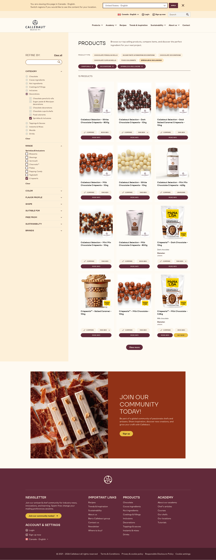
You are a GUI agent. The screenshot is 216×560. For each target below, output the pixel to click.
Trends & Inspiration (139, 25)
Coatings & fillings (132, 514)
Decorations (129, 522)
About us (92, 514)
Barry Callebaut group (99, 518)
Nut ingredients (130, 510)
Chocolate (128, 502)
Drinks (126, 534)
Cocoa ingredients (132, 506)
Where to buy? (95, 530)
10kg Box (181, 132)
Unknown (181, 192)
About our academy (167, 502)
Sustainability (95, 510)
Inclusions (128, 518)
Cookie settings (183, 554)
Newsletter (93, 526)
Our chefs (162, 514)
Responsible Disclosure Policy (159, 554)
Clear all (58, 55)
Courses (162, 510)
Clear (28, 139)
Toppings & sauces (132, 526)
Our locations (164, 518)
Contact (186, 25)
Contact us (93, 522)
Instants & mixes (131, 530)
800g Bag (104, 132)
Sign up (126, 433)
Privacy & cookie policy (132, 554)
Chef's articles (165, 506)
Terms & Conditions (110, 554)
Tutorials (162, 522)
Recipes (123, 25)
